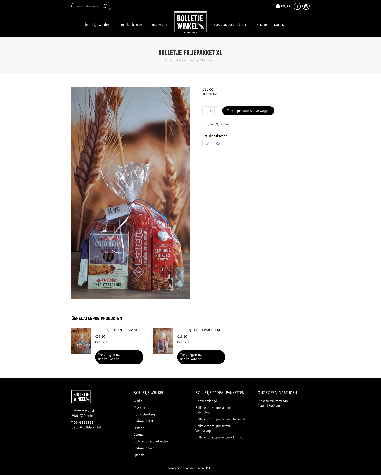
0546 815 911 (83, 422)
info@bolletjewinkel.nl (89, 427)
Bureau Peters (205, 468)
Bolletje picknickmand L (118, 330)
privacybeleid (175, 468)
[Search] (105, 6)
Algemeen (222, 124)
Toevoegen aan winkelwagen (248, 111)
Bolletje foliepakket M (198, 330)
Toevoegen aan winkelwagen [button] (110, 356)
